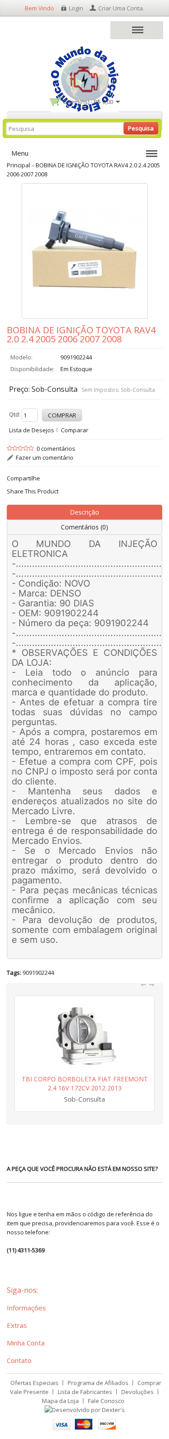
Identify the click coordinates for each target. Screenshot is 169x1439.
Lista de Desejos (31, 430)
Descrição (84, 512)
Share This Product (33, 491)
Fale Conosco (106, 1401)
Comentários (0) (84, 527)
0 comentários (56, 448)
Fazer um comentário (44, 457)
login (76, 8)
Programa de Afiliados (98, 1383)
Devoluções (137, 1392)
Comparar (74, 430)
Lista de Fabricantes (85, 1392)
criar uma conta (120, 8)
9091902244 (38, 972)
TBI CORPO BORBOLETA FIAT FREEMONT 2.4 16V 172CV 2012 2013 (85, 1083)
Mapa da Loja (60, 1401)
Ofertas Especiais (34, 1383)
